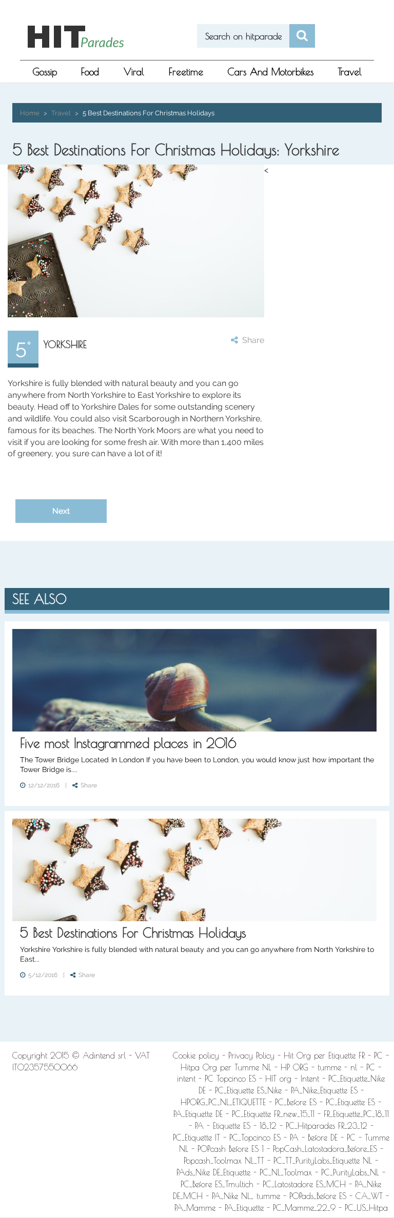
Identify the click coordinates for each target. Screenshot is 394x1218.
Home (30, 113)
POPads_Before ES (317, 1196)
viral (134, 71)
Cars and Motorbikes (270, 71)
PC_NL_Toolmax (286, 1172)
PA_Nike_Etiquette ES (324, 1090)
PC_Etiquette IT (196, 1137)
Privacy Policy (251, 1055)
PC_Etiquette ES (350, 1102)
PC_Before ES (296, 1102)
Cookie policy (196, 1055)
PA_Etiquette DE (198, 1114)
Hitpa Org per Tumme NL (226, 1067)
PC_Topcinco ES (255, 1137)
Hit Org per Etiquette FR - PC (333, 1055)
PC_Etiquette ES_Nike (248, 1090)
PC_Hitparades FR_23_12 (326, 1125)
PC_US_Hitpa (366, 1207)
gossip (44, 71)
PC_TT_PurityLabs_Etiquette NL (322, 1160)
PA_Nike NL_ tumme (246, 1196)
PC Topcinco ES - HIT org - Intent (262, 1078)
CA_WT (369, 1196)
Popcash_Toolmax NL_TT (224, 1160)
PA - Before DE (314, 1137)
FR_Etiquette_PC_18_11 (356, 1114)
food (90, 71)
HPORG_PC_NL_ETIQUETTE (223, 1102)
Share (251, 340)
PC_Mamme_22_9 (304, 1207)
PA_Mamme (194, 1207)
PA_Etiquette (244, 1207)
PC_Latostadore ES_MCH (304, 1184)
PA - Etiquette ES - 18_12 (236, 1125)
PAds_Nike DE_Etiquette (213, 1172)
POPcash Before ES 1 (231, 1148)
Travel (350, 71)
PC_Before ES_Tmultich (217, 1184)
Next (61, 510)
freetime (186, 71)
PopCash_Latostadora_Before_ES (325, 1148)
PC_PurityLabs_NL (350, 1172)
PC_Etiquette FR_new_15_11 (273, 1114)
